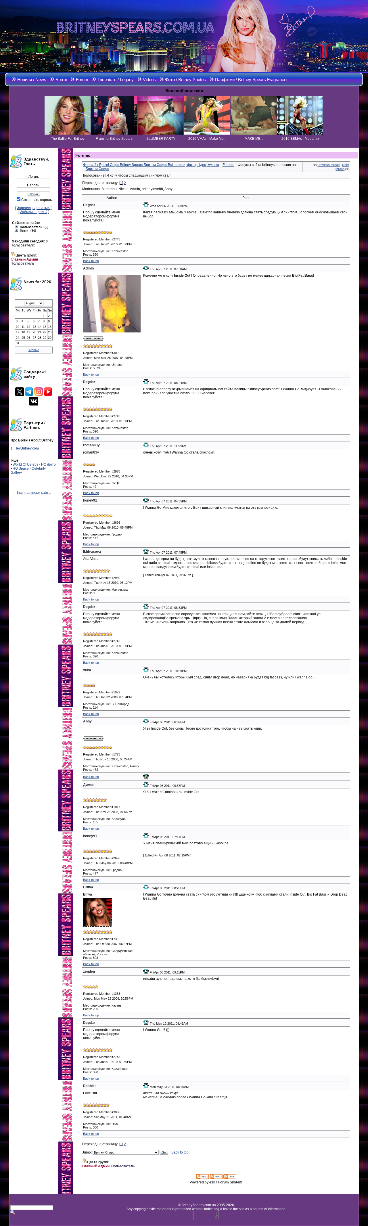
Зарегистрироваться (34, 208)
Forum (82, 79)
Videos (149, 79)
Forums (228, 165)
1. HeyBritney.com (25, 448)
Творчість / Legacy (115, 79)
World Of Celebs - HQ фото (34, 464)
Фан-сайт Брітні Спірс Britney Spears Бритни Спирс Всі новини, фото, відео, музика (151, 165)
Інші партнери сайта (34, 493)
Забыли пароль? (33, 212)
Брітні (61, 79)
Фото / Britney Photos (185, 79)
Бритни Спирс (97, 169)
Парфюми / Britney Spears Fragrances (252, 79)
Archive (33, 350)
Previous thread (328, 165)
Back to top (91, 261)
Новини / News (31, 79)
